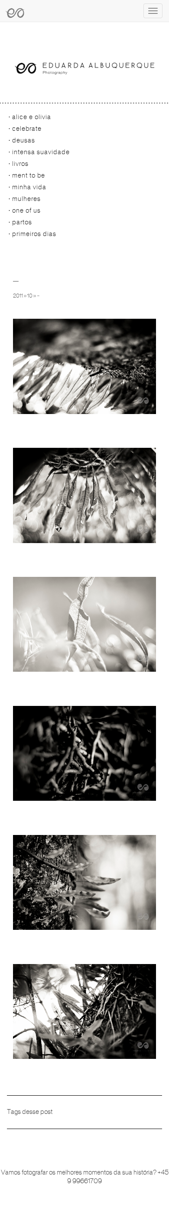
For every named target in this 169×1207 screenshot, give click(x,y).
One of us (26, 210)
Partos (22, 222)
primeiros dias (34, 233)
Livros (20, 163)
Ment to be (28, 175)
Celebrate (27, 128)
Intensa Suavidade (41, 152)
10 (29, 295)
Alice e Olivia (31, 116)
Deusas (23, 140)
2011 (18, 295)
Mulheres (26, 198)
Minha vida (29, 187)
